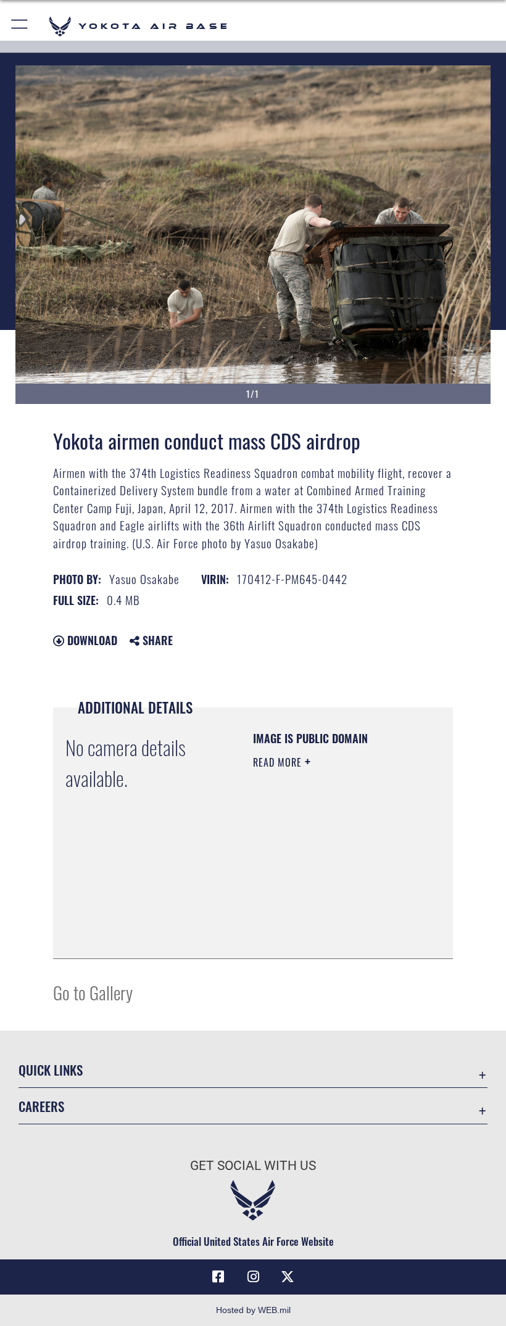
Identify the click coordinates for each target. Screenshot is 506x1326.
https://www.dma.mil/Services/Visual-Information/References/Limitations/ (328, 918)
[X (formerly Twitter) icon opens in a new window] (287, 1276)
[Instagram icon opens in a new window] (253, 1276)
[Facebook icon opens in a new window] (218, 1276)
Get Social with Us (253, 1165)
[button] (20, 26)
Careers (41, 1106)
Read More (279, 762)
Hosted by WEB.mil (253, 1310)
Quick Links (51, 1069)
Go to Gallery (93, 992)
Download (90, 640)
